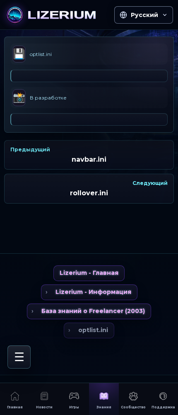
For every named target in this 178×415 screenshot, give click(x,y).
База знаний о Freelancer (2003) (93, 311)
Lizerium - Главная (89, 273)
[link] (57, 15)
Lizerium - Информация (93, 292)
